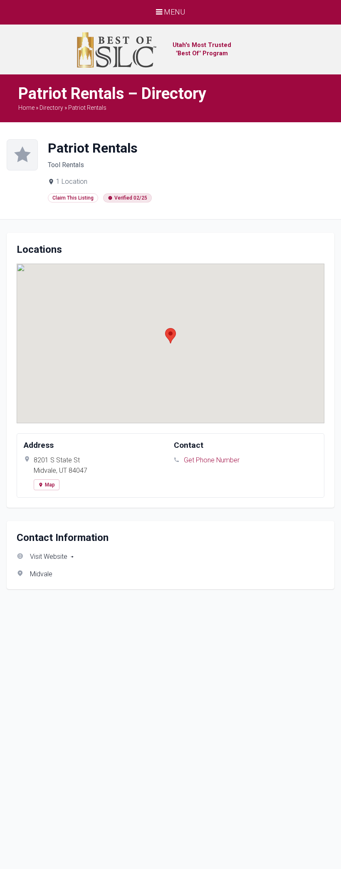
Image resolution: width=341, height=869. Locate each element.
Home (26, 107)
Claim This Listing (73, 198)
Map (50, 485)
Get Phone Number (212, 460)
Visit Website (48, 556)
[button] (170, 336)
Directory (51, 107)
